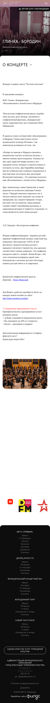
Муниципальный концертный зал (25, 579)
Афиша (25, 536)
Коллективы (25, 570)
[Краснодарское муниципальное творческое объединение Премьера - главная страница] (11, 3)
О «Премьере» (25, 538)
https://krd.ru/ (25, 671)
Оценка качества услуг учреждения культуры (25, 650)
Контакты (25, 553)
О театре (25, 609)
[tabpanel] (25, 419)
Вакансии (25, 544)
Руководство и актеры (25, 612)
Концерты (25, 586)
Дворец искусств (25, 558)
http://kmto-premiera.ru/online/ (15, 298)
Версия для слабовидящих (35, 9)
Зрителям (25, 547)
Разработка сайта (18, 696)
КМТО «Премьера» (25, 532)
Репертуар (25, 565)
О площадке (25, 568)
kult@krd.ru (24, 668)
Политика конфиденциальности (25, 684)
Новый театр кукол (25, 620)
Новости (25, 541)
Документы (25, 550)
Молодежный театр (25, 600)
